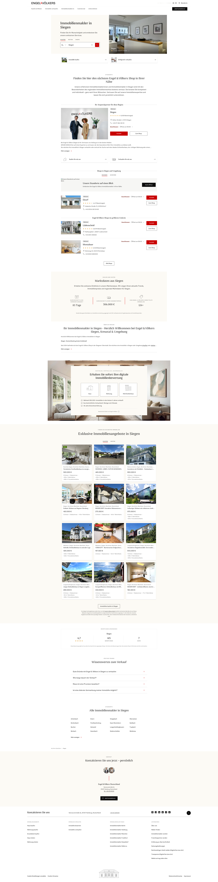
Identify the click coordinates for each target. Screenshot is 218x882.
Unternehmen (92, 9)
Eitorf (85, 199)
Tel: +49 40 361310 (109, 791)
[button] (84, 159)
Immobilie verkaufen (51, 9)
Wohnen (104, 175)
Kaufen (62, 39)
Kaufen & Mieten (36, 9)
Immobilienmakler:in (67, 9)
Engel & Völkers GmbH (109, 611)
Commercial (81, 9)
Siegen (113, 112)
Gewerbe (113, 175)
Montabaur (88, 244)
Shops (78, 39)
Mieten (70, 39)
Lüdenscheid (88, 225)
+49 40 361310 (114, 813)
